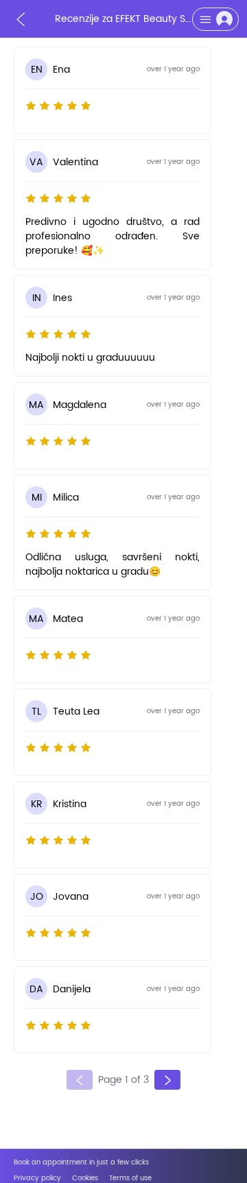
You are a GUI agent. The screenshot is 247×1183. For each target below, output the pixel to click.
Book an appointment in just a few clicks (81, 1163)
